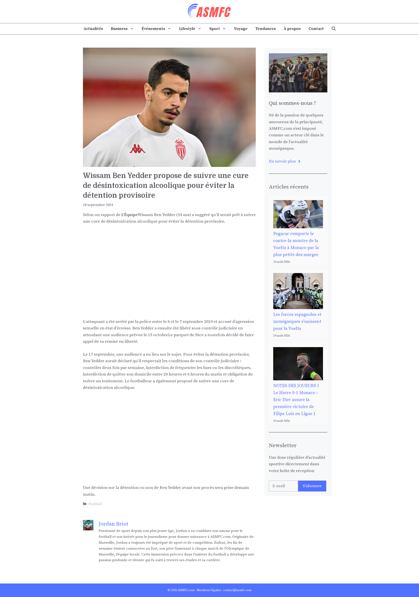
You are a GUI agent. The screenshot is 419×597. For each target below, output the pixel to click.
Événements (153, 28)
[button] (334, 28)
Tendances (265, 28)
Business (119, 28)
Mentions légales (209, 590)
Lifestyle (187, 28)
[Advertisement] (169, 261)
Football (95, 504)
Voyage (240, 28)
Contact (316, 28)
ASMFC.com (186, 590)
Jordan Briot (113, 524)
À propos (292, 28)
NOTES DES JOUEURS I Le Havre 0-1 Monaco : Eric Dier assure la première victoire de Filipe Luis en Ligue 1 (296, 400)
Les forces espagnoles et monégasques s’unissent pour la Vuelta (297, 321)
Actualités (93, 28)
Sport (214, 28)
